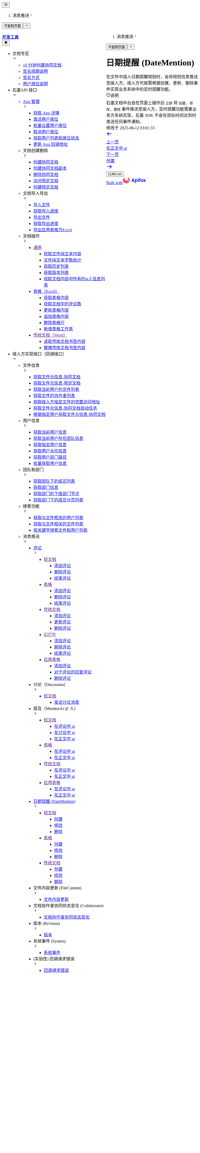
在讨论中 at (64, 732)
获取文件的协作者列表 (54, 395)
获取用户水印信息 (50, 451)
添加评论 (62, 565)
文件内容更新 (56, 899)
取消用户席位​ (45, 132)
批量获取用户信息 (50, 463)
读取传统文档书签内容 (64, 341)
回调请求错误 (56, 970)
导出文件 (41, 217)
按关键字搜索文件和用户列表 (60, 530)
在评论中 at (64, 726)
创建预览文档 (45, 187)
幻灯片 (50, 634)
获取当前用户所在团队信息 (58, 438)
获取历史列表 (56, 266)
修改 (58, 825)
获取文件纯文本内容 (62, 254)
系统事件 (52, 952)
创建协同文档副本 (50, 168)
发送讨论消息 (66, 702)
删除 (58, 831)
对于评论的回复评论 (73, 672)
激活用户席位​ (45, 119)
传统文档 (52, 609)
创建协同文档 (45, 162)
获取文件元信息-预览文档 (56, 383)
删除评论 (62, 572)
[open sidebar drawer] (6, 5)
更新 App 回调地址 (50, 144)
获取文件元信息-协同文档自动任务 (65, 408)
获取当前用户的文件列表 (56, 389)
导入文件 (41, 205)
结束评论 (62, 578)
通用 (37, 247)
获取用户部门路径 (50, 457)
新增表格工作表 (58, 329)
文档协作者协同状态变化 (67, 917)
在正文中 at (64, 739)
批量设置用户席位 (50, 125)
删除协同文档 (45, 174)
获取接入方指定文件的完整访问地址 (66, 402)
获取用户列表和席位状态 (56, 138)
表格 (48, 584)
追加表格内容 (56, 316)
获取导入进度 (45, 211)
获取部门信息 (45, 487)
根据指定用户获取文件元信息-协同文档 (69, 414)
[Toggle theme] (6, 43)
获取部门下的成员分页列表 (58, 500)
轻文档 (50, 559)
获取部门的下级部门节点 (56, 493)
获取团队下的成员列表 (54, 481)
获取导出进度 (45, 223)
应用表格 (52, 659)
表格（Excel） (46, 291)
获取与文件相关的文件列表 (58, 524)
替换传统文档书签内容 (64, 347)
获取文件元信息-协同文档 (56, 377)
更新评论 (62, 622)
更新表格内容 (56, 310)
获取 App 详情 (46, 113)
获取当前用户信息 (50, 432)
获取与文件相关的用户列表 (58, 517)
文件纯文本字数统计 (62, 260)
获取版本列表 (56, 272)
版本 (48, 935)
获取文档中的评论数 (62, 304)
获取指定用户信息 (50, 444)
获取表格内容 (56, 297)
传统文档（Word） (50, 335)
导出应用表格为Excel (52, 230)
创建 (58, 819)
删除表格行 (54, 322)
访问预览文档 (45, 181)
